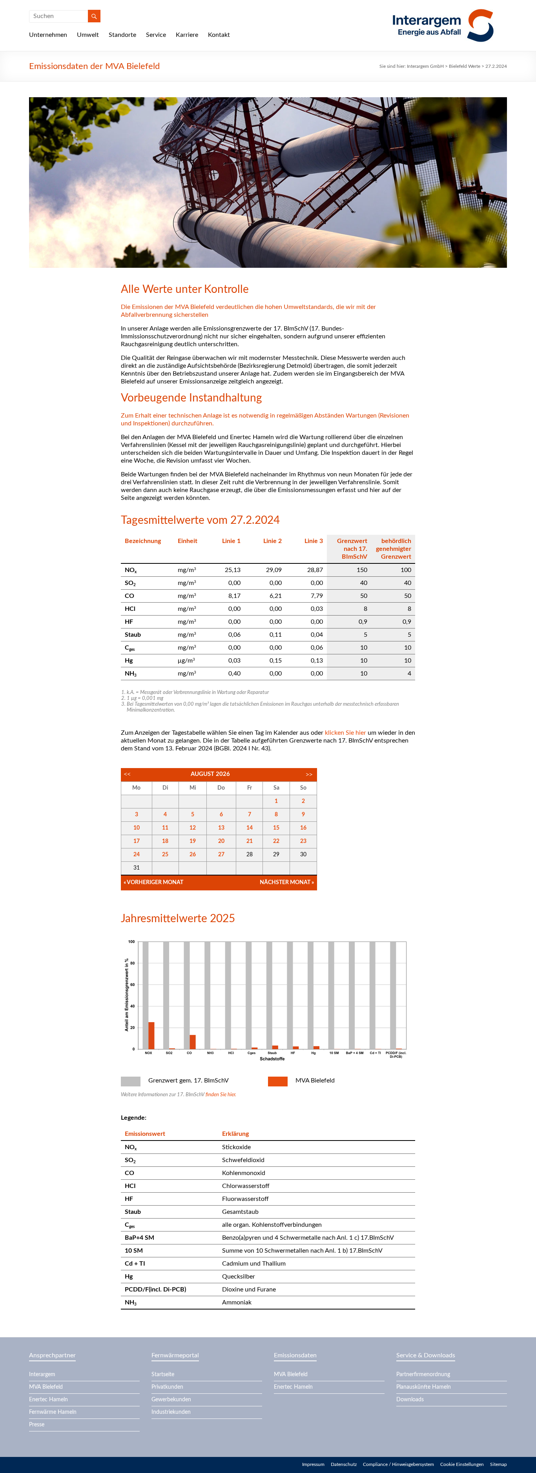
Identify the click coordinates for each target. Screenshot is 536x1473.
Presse (36, 1425)
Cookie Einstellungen (462, 1464)
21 (249, 841)
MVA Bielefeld (46, 1387)
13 (221, 828)
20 (221, 841)
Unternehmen (48, 35)
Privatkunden (167, 1387)
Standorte (122, 35)
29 (276, 854)
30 (303, 854)
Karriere (187, 35)
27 (221, 854)
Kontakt (219, 35)
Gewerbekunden (171, 1399)
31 (136, 868)
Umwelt (88, 35)
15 (276, 828)
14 (249, 828)
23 (303, 841)
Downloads (410, 1399)
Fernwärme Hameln (53, 1412)
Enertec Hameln (48, 1399)
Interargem (42, 1374)
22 (276, 841)
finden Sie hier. (221, 1094)
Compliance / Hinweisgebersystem (398, 1464)
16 (303, 828)
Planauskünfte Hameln (423, 1387)
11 (165, 828)
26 (193, 854)
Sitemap (498, 1464)
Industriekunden (171, 1412)
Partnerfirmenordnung (423, 1374)
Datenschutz (344, 1464)
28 (249, 854)
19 (193, 841)
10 (136, 828)
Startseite (162, 1374)
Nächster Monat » (287, 882)
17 (136, 841)
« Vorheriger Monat (153, 882)
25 (165, 854)
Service (156, 35)
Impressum (313, 1464)
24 (136, 854)
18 (165, 841)
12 (193, 828)
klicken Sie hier (345, 733)
